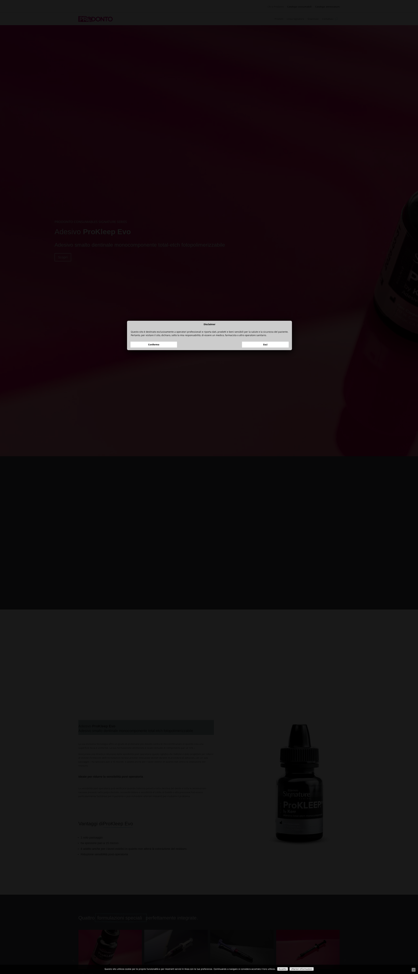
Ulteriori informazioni (301, 969)
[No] (414, 970)
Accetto (283, 969)
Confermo (153, 496)
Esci (265, 496)
